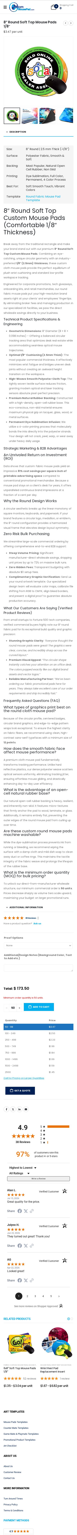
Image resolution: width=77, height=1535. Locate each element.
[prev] (65, 23)
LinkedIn (19, 1119)
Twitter (13, 1119)
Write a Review (39, 1188)
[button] (8, 71)
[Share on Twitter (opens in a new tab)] (26, 1220)
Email (26, 1119)
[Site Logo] (21, 7)
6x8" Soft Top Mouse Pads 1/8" (20, 1414)
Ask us (37, 923)
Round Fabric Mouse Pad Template (43, 198)
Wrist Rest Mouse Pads (61, 1409)
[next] (70, 23)
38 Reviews (30, 918)
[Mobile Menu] (6, 7)
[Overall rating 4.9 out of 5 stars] (14, 917)
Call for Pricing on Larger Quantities (24, 1087)
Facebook (6, 1119)
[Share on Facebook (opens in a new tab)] (20, 1221)
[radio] (55, 1136)
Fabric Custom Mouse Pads (16, 1409)
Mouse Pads (33, 1409)
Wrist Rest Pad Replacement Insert (52, 1414)
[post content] (20, 1387)
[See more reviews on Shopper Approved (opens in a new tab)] (32, 1221)
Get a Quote (22, 1100)
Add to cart (41, 1016)
